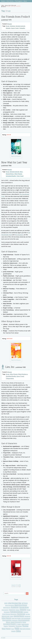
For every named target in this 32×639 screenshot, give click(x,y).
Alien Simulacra (9, 605)
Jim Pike (28, 614)
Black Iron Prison (20, 605)
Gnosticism (21, 614)
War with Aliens (25, 629)
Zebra (18, 631)
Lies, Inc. (10, 366)
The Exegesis (18, 1)
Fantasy (25, 612)
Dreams (23, 610)
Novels (3, 1)
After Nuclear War (14, 603)
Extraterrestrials (20, 26)
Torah (12, 629)
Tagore (6, 626)
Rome (24, 622)
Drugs (7, 26)
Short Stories (10, 1)
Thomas (25, 626)
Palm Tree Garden (16, 618)
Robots (8, 622)
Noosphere (27, 616)
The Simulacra (19, 235)
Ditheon (17, 610)
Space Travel (15, 28)
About (25, 1)
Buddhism (15, 607)
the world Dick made (8, 6)
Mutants (8, 28)
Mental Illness (10, 174)
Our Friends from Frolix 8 (15, 16)
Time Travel (20, 176)
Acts (6, 603)
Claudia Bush (24, 608)
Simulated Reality (11, 176)
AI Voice (25, 603)
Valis (16, 628)
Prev (13, 586)
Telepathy (22, 28)
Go (27, 593)
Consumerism (5, 610)
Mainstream (6, 616)
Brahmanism (7, 607)
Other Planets (18, 174)
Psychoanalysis (24, 620)
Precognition (7, 620)
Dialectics (12, 610)
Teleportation (10, 378)
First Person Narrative (9, 614)
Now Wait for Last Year (14, 162)
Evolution (12, 26)
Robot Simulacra (23, 374)
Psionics (15, 620)
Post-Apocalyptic (25, 618)
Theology (18, 626)
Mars (21, 171)
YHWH (13, 631)
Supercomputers (25, 624)
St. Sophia (18, 624)
